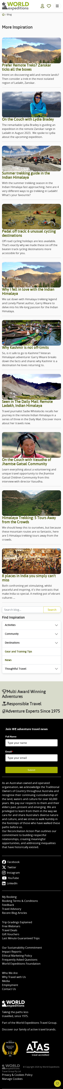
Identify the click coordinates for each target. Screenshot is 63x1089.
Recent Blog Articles (14, 913)
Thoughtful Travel (15, 668)
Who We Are (10, 973)
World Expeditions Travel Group (36, 1023)
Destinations (12, 642)
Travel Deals (9, 930)
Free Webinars (11, 926)
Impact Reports (12, 951)
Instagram (13, 872)
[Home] (3, 14)
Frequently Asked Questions (19, 959)
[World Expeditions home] (15, 6)
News (8, 660)
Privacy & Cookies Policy (17, 1075)
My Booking (9, 897)
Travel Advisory (11, 909)
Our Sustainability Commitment (22, 947)
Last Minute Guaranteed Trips (21, 938)
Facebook (13, 862)
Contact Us (9, 989)
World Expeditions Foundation (21, 963)
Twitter (11, 867)
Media (6, 981)
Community (12, 633)
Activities (10, 625)
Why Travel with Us (14, 977)
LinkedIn (12, 883)
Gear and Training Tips (18, 651)
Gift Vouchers (10, 934)
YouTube (13, 878)
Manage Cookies (12, 1079)
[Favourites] (49, 6)
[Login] (42, 6)
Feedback (8, 905)
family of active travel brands (37, 1029)
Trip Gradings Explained (17, 922)
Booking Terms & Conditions (20, 901)
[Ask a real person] (57, 1083)
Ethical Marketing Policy (17, 955)
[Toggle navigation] (57, 6)
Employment (10, 985)
